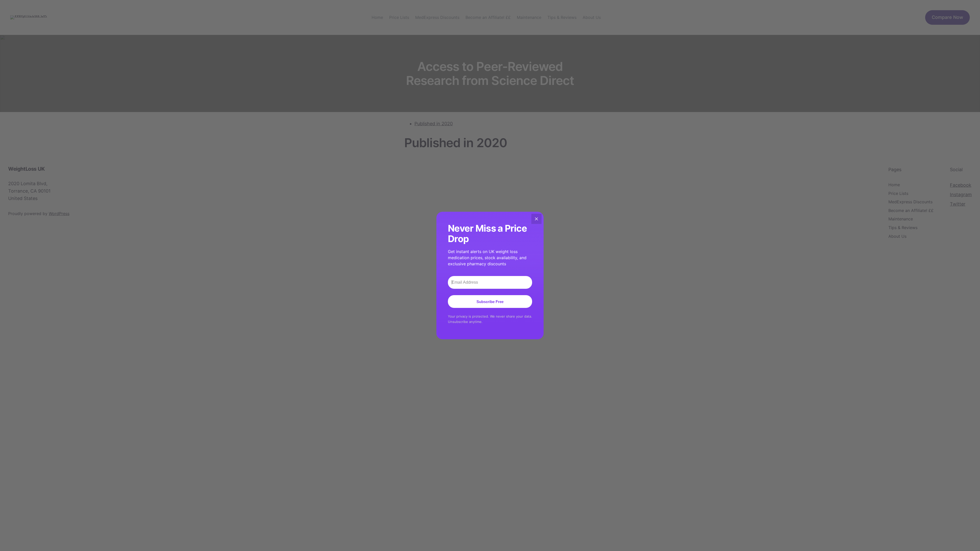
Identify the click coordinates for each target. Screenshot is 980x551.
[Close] (536, 219)
